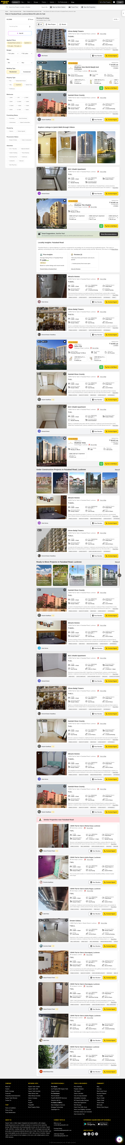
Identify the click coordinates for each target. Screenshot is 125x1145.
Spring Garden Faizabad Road (79, 580)
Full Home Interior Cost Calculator (83, 1111)
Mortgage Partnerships (57, 1107)
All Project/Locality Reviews (81, 1100)
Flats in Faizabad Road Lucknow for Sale (32, 11)
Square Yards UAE (33, 1089)
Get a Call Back (112, 88)
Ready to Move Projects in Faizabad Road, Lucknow (59, 562)
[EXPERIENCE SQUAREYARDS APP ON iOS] (102, 1125)
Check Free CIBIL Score (80, 1107)
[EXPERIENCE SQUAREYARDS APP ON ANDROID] (90, 1125)
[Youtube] (92, 1133)
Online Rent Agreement (80, 1102)
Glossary (99, 1089)
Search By (44, 7)
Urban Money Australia (34, 1095)
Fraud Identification (10, 1112)
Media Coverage (9, 1091)
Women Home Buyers (102, 1107)
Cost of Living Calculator (80, 1095)
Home (6, 11)
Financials (8, 1093)
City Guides (100, 1095)
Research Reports (101, 1093)
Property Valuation (79, 1089)
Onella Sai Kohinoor (60, 488)
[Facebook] (85, 1133)
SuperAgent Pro (55, 1109)
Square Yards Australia (34, 1091)
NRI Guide (99, 1105)
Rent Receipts (77, 1105)
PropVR (30, 1102)
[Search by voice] (29, 26)
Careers (7, 1089)
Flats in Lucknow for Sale (15, 11)
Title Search (77, 1091)
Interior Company (32, 1098)
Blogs (72, 2)
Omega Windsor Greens (94, 488)
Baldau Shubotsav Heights (111, 580)
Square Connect (55, 1091)
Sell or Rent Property (105, 2)
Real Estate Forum (102, 1091)
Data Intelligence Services (58, 1105)
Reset (31, 19)
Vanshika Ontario (43, 488)
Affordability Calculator (80, 1098)
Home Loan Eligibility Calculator (82, 1109)
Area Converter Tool (79, 1114)
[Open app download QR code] (123, 13)
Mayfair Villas (74, 488)
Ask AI (21, 33)
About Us (7, 1086)
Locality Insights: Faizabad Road (51, 242)
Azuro (29, 1100)
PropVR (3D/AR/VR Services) (59, 1098)
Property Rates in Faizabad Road (48, 269)
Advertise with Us (55, 1100)
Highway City (58, 580)
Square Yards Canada (34, 1086)
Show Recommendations (109, 234)
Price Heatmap (78, 1086)
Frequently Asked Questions (12, 1095)
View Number (98, 55)
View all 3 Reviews (75, 269)
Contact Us (8, 1100)
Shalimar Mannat (108, 488)
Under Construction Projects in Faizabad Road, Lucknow (61, 470)
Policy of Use (8, 1110)
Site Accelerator (55, 1095)
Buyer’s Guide (100, 1098)
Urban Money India (33, 1093)
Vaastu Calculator (78, 1093)
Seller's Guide (100, 1100)
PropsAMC (31, 1105)
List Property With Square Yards (59, 1089)
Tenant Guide (100, 1102)
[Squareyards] (5, 2)
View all (117, 469)
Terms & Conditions (10, 1108)
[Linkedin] (88, 1133)
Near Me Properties (89, 7)
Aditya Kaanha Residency (95, 580)
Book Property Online (34, 1107)
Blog (98, 1086)
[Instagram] (96, 1133)
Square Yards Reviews (11, 1098)
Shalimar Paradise (43, 580)
